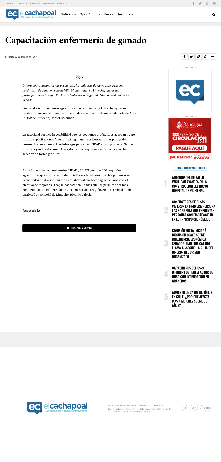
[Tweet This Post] (191, 56)
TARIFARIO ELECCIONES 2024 (55, 3)
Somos (10, 3)
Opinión (86, 15)
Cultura (105, 15)
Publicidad (22, 3)
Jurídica (124, 15)
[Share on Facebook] (184, 56)
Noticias (66, 15)
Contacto (35, 3)
